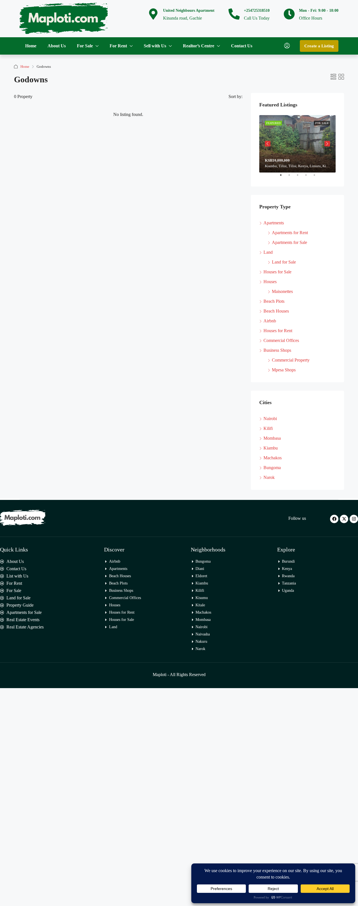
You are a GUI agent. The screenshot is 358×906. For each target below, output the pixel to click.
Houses (270, 281)
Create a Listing (319, 46)
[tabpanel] (297, 144)
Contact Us (241, 45)
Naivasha (203, 634)
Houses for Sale (277, 271)
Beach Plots (273, 301)
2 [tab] (292, 177)
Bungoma (272, 467)
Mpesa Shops (284, 369)
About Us (57, 45)
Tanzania (289, 583)
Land (268, 252)
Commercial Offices (281, 340)
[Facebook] (334, 519)
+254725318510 (257, 10)
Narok (269, 477)
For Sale (85, 45)
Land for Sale (284, 262)
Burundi (288, 561)
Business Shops (277, 350)
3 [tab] (300, 177)
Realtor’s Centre (198, 45)
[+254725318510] (234, 14)
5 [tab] (317, 177)
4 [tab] (309, 177)
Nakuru (201, 641)
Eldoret (201, 576)
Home (30, 45)
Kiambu (270, 448)
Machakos (272, 457)
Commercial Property (291, 360)
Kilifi (268, 428)
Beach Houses (276, 311)
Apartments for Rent (290, 232)
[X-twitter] (344, 519)
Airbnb (269, 320)
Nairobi (270, 418)
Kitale (200, 605)
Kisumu (202, 598)
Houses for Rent (277, 330)
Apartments (273, 222)
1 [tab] (283, 177)
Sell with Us (155, 45)
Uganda (288, 590)
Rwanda (288, 576)
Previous (267, 143)
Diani (200, 569)
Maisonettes (282, 291)
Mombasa (272, 438)
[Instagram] (354, 519)
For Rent (118, 45)
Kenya (287, 569)
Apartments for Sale (289, 242)
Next (327, 143)
